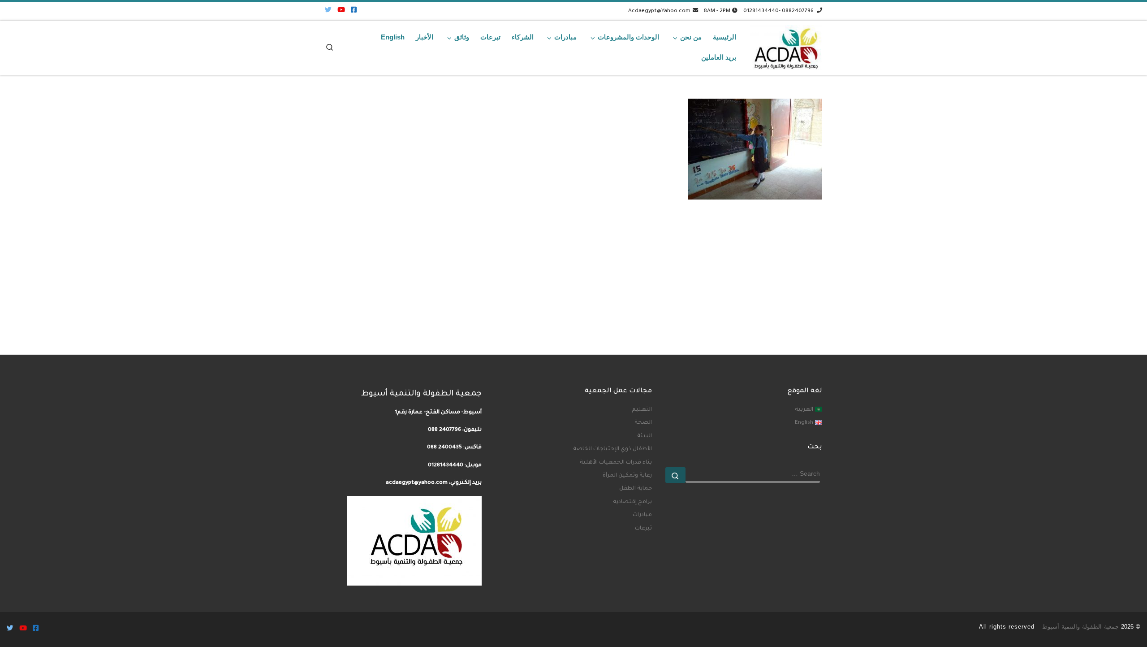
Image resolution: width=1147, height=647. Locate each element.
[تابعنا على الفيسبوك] (354, 11)
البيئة (644, 436)
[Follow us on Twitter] (328, 11)
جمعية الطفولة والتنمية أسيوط (1080, 626)
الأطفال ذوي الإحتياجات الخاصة (612, 449)
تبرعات (643, 528)
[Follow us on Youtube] (341, 11)
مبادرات (642, 515)
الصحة (643, 423)
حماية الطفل (635, 489)
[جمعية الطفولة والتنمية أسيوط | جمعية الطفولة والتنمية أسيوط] (786, 45)
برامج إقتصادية (632, 502)
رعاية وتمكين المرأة (627, 476)
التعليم (642, 410)
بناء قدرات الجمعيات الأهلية (616, 463)
